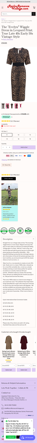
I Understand (10, 437)
